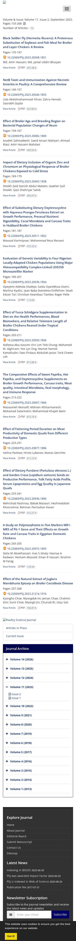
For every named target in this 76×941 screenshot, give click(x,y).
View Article (9, 67)
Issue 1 (16, 698)
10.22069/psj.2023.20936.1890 (26, 498)
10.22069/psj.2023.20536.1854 (26, 282)
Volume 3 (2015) (21, 770)
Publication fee (16, 887)
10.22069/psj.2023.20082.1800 (26, 136)
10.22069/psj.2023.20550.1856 (26, 340)
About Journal (16, 830)
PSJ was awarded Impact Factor (27, 876)
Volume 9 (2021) (21, 715)
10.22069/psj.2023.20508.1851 (26, 57)
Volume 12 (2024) (21, 678)
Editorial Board (16, 836)
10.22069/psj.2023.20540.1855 (26, 94)
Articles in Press (16, 628)
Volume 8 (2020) (21, 724)
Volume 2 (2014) (21, 780)
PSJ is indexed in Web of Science (28, 881)
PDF (28, 67)
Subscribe (60, 914)
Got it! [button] (11, 936)
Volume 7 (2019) (21, 734)
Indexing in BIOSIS (19, 870)
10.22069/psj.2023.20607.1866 (26, 402)
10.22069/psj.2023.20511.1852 (26, 236)
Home (10, 825)
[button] (39, 928)
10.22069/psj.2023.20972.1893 (26, 548)
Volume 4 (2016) (21, 761)
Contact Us (14, 847)
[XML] (24, 23)
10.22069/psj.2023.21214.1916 (26, 594)
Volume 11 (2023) (21, 687)
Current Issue (15, 636)
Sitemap (12, 853)
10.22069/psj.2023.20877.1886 (26, 448)
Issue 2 (16, 694)
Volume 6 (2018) (21, 743)
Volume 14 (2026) (21, 659)
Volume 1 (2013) (21, 789)
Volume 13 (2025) (21, 668)
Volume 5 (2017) (21, 752)
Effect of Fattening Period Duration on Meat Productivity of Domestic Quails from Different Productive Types (35, 433)
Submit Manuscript (19, 842)
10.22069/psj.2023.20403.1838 (26, 181)
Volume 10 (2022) (21, 706)
